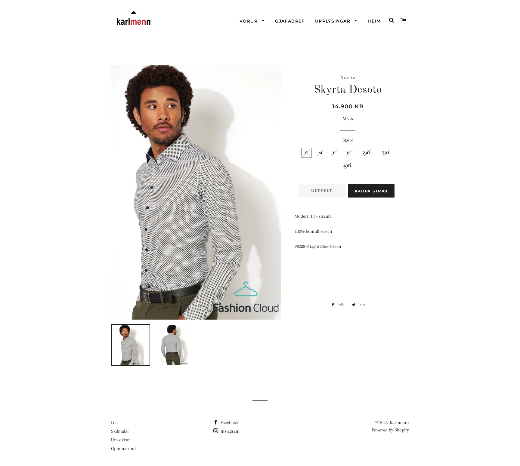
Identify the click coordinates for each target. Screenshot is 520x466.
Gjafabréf (290, 21)
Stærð (348, 140)
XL (349, 152)
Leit (114, 422)
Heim (374, 21)
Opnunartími (123, 448)
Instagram (229, 431)
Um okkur (120, 440)
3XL (386, 152)
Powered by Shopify (390, 430)
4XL (347, 165)
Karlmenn (399, 422)
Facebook (228, 422)
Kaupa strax (371, 191)
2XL (367, 152)
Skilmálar (120, 431)
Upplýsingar (333, 21)
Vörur (249, 21)
